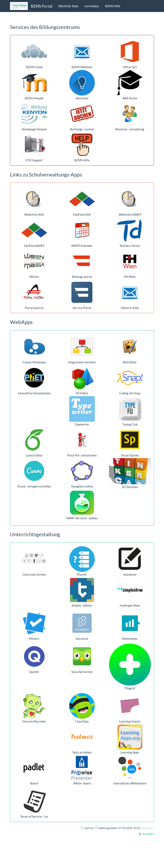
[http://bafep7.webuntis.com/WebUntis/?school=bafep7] (130, 199)
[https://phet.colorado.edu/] (34, 378)
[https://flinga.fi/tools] (130, 768)
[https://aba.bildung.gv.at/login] (130, 83)
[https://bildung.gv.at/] (82, 261)
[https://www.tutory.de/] (82, 590)
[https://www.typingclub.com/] (130, 409)
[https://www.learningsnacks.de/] (130, 706)
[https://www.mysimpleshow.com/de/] (130, 590)
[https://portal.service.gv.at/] (82, 292)
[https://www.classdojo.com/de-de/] (82, 706)
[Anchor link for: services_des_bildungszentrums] (82, 26)
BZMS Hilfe (112, 6)
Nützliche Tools (68, 6)
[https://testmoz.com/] (82, 737)
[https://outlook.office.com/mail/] (82, 51)
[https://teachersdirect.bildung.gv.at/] (130, 230)
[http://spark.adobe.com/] (130, 440)
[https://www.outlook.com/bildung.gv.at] (130, 292)
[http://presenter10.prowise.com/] (82, 768)
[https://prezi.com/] (82, 440)
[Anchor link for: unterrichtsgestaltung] (62, 534)
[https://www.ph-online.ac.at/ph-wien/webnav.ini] (130, 261)
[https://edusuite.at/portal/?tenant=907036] (82, 199)
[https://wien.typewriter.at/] (82, 409)
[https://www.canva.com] (34, 471)
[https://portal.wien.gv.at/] (34, 261)
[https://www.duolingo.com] (82, 656)
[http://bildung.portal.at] (34, 292)
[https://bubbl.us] (34, 347)
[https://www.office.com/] (130, 51)
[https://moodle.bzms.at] (34, 83)
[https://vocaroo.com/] (34, 706)
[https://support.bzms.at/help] (82, 144)
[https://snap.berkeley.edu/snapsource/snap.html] (130, 378)
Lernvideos (91, 6)
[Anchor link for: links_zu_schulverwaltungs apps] (84, 174)
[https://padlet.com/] (34, 768)
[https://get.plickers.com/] (34, 623)
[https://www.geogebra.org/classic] (82, 471)
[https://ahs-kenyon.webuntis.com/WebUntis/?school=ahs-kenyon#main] (34, 199)
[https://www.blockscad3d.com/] (82, 378)
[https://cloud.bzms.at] (34, 51)
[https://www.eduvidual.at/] (82, 83)
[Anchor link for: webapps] (35, 321)
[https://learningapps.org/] (130, 737)
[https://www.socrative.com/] (82, 623)
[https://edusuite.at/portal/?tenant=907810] (34, 230)
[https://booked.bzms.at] (82, 114)
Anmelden (148, 833)
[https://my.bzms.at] (130, 114)
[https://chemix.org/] (82, 502)
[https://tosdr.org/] (34, 801)
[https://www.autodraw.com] (130, 559)
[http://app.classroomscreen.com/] (34, 559)
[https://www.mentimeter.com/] (130, 623)
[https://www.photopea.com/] (130, 347)
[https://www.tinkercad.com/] (130, 471)
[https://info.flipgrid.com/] (130, 664)
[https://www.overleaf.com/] (34, 440)
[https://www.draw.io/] (82, 347)
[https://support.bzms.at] (34, 144)
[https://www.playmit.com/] (82, 559)
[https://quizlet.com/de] (34, 656)
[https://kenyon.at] (34, 114)
